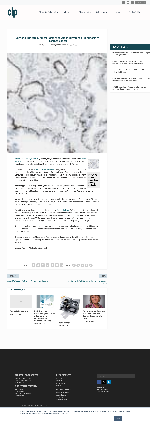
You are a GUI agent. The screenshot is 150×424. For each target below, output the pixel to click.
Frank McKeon (63, 210)
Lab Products (68, 12)
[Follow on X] (104, 382)
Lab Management (103, 12)
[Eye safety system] (21, 301)
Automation (64, 322)
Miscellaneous (62, 45)
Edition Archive (135, 12)
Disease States (85, 12)
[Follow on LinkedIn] (109, 382)
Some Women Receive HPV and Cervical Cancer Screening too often (94, 314)
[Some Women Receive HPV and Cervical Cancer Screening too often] (94, 301)
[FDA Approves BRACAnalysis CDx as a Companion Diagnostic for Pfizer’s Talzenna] (45, 301)
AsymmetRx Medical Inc (44, 170)
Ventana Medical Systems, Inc (27, 159)
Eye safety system (19, 311)
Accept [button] (118, 419)
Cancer (52, 45)
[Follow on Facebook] (99, 382)
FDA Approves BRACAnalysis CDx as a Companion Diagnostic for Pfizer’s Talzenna (44, 316)
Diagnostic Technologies (48, 12)
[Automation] (70, 307)
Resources (119, 12)
